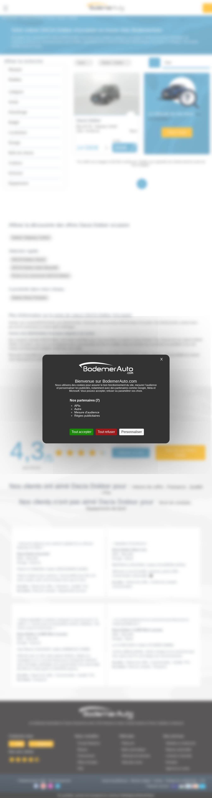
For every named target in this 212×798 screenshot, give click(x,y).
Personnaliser (131, 432)
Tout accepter (81, 432)
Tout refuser (106, 432)
